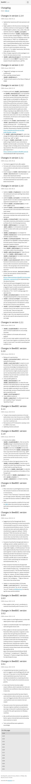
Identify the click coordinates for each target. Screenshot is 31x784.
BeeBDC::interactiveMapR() (17, 207)
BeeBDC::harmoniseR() (22, 33)
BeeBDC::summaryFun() (10, 398)
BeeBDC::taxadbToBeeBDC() (11, 328)
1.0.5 (3, 758)
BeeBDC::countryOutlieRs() (12, 363)
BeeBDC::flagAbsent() (15, 192)
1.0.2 (3, 766)
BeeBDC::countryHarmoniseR (12, 260)
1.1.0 (3, 755)
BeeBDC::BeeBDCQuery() (10, 77)
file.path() (15, 113)
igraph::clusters (12, 477)
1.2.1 (3, 747)
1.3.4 (3, 733)
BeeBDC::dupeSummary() (19, 475)
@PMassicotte (18, 589)
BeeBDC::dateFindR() (16, 140)
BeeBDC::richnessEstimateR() (12, 238)
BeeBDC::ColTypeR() (21, 31)
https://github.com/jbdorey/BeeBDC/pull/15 (15, 151)
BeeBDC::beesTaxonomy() (22, 91)
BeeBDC (3, 2)
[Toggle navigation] (28, 2)
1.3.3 (3, 736)
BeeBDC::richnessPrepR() (11, 219)
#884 (6, 504)
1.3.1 (3, 741)
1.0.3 (3, 763)
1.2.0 (3, 750)
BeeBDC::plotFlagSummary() (12, 394)
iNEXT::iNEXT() (8, 227)
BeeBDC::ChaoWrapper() (10, 232)
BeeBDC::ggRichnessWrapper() (12, 57)
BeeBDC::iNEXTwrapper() (11, 225)
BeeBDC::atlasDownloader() (17, 203)
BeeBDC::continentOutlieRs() (12, 359)
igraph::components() (10, 479)
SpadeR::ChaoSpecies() (10, 234)
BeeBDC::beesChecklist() (13, 93)
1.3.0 (3, 744)
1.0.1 (3, 769)
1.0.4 (3, 761)
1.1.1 (3, 752)
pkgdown (10, 780)
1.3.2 (3, 739)
